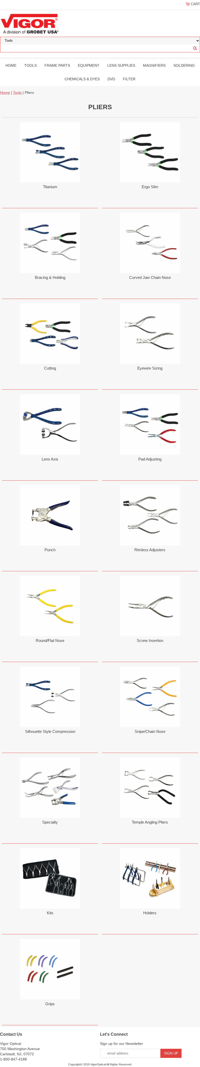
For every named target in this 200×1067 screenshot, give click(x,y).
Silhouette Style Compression (50, 731)
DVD (111, 79)
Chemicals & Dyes (82, 79)
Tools (30, 65)
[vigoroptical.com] (30, 23)
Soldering (184, 65)
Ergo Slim (150, 187)
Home (10, 65)
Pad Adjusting (149, 459)
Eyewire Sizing (149, 368)
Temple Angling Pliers (150, 822)
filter (129, 79)
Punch (50, 550)
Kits (50, 913)
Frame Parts (57, 65)
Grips (50, 1004)
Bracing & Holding (50, 277)
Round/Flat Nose (50, 640)
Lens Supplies (121, 65)
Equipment (88, 65)
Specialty (50, 822)
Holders (150, 913)
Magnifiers (154, 65)
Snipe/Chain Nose (150, 731)
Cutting (50, 368)
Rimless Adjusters (149, 550)
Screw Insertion (150, 640)
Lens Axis (50, 459)
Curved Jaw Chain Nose (150, 277)
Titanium (50, 187)
